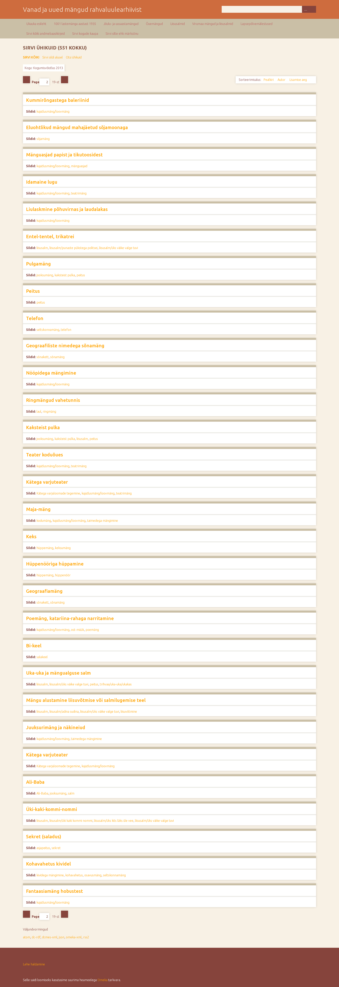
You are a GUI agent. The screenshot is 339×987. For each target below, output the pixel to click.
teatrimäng (79, 193)
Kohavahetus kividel (48, 864)
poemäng (92, 629)
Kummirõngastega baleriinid (57, 100)
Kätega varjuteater (47, 482)
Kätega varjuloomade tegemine (58, 493)
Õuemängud (154, 24)
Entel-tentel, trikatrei (50, 236)
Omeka (103, 980)
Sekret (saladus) (43, 836)
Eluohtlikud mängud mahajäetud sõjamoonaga (77, 127)
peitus (81, 275)
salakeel (42, 657)
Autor (282, 79)
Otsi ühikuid (74, 57)
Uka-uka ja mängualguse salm (58, 673)
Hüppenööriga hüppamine (55, 563)
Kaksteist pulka (43, 427)
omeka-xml (74, 937)
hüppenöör (63, 575)
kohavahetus (74, 875)
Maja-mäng (38, 509)
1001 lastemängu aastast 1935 (75, 24)
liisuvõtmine (129, 711)
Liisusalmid (177, 24)
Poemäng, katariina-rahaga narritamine (70, 618)
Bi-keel (33, 645)
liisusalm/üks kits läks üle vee (113, 820)
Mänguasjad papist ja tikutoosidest (64, 154)
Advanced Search (305, 9)
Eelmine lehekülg (26, 79)
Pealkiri (268, 79)
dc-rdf (36, 937)
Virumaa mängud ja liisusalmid (212, 24)
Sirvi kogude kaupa (85, 33)
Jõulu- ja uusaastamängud (121, 24)
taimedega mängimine (102, 520)
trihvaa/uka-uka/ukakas (116, 684)
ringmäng (49, 411)
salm (71, 793)
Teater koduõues (44, 454)
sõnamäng (57, 357)
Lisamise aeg (298, 79)
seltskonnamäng (47, 329)
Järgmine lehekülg (64, 79)
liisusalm (42, 248)
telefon (66, 329)
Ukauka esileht (36, 24)
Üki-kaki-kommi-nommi (51, 809)
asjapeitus (43, 848)
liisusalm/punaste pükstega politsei (73, 248)
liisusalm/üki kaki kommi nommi (70, 820)
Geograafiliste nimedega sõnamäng (65, 345)
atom (26, 937)
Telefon (34, 318)
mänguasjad (79, 166)
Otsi (312, 9)
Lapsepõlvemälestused (256, 24)
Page (35, 82)
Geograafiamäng (44, 591)
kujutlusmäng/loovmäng (52, 111)
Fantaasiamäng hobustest (54, 891)
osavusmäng (92, 875)
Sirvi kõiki (31, 57)
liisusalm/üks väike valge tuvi (118, 248)
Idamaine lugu (41, 182)
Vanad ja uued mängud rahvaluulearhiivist (82, 9)
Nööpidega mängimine (51, 373)
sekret (56, 848)
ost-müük (77, 629)
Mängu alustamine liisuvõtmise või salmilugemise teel (86, 700)
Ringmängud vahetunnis (53, 400)
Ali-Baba (35, 782)
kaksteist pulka (65, 275)
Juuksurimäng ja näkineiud (55, 727)
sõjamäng (43, 138)
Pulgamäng (38, 263)
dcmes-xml (49, 937)
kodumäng (43, 520)
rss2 (86, 937)
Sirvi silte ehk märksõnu (122, 33)
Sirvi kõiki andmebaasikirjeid (45, 33)
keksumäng (63, 548)
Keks (31, 536)
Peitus (33, 291)
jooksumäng (44, 275)
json (61, 937)
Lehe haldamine (34, 964)
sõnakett (42, 357)
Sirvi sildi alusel (52, 57)
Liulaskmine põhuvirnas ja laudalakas (67, 209)
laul (38, 411)
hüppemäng (44, 548)
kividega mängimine (50, 875)
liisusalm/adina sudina (64, 711)
